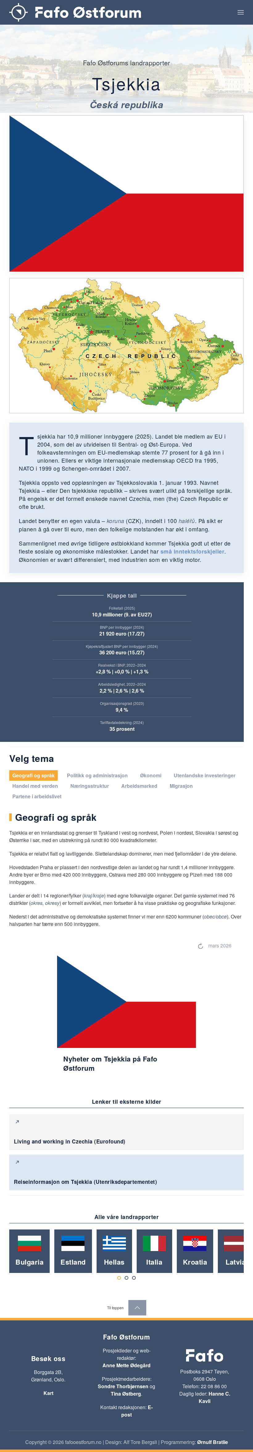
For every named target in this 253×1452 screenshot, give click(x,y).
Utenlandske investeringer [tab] (204, 775)
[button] (241, 12)
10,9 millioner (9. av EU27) (122, 614)
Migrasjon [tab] (181, 785)
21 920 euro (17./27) (121, 633)
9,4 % (122, 709)
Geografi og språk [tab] (33, 775)
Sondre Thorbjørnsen (123, 1386)
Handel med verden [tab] (35, 785)
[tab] (119, 1278)
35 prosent (122, 728)
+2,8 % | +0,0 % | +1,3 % (122, 671)
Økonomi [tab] (150, 775)
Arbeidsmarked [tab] (139, 785)
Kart (48, 1393)
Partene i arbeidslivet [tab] (36, 796)
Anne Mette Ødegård (126, 1365)
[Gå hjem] (75, 12)
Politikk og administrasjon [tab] (97, 775)
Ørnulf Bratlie (212, 1442)
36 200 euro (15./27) (121, 652)
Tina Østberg (126, 1393)
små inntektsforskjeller (192, 551)
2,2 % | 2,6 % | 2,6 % (122, 690)
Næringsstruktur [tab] (89, 785)
